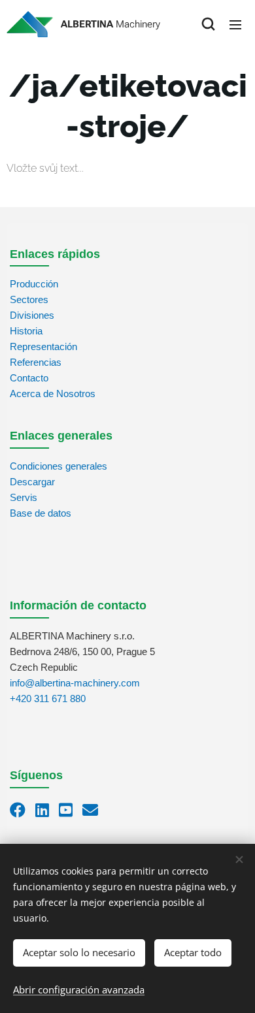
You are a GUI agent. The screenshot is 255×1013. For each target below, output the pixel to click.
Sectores (29, 299)
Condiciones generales (58, 466)
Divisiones (32, 315)
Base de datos (40, 513)
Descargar (32, 481)
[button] (208, 24)
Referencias (35, 362)
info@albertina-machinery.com (75, 682)
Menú (235, 24)
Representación (43, 346)
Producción (34, 283)
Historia (26, 330)
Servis (23, 497)
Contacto (29, 377)
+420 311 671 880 (48, 698)
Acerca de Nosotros (52, 393)
